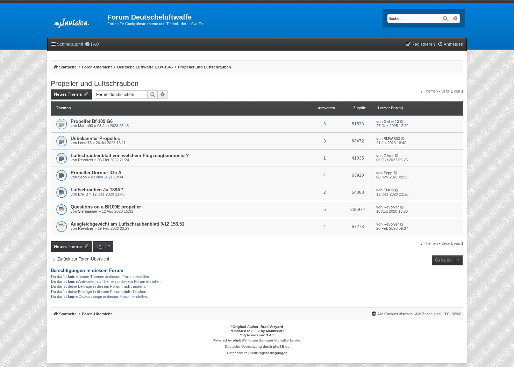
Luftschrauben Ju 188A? (97, 189)
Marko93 (85, 126)
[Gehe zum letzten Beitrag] (402, 121)
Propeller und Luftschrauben (94, 83)
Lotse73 (85, 143)
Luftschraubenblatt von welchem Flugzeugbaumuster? (130, 155)
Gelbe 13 (391, 121)
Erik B (83, 194)
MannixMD (275, 331)
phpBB (238, 340)
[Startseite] (77, 19)
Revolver (85, 160)
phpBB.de (281, 346)
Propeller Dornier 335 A (96, 172)
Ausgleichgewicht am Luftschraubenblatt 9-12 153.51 (127, 224)
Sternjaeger (88, 211)
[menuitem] (92, 44)
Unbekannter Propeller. (95, 138)
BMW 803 (392, 139)
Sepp (82, 177)
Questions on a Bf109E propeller (106, 207)
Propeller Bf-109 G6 (92, 121)
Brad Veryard (271, 327)
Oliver (389, 156)
